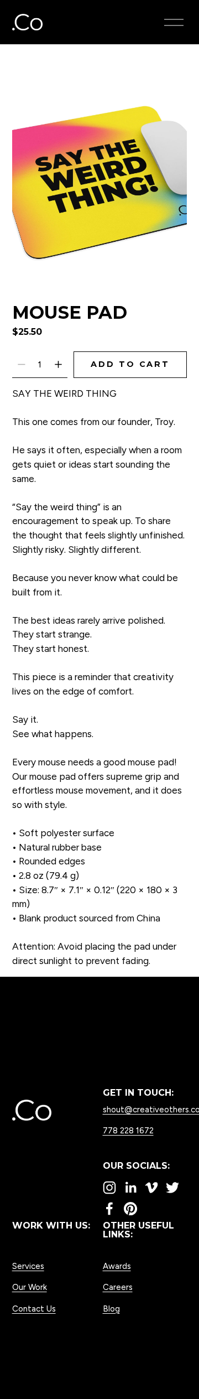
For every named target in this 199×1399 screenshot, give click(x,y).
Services (28, 1266)
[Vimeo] (151, 1187)
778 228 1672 (128, 1131)
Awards (117, 1266)
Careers (118, 1287)
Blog (111, 1309)
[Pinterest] (130, 1208)
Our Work (29, 1287)
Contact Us (34, 1309)
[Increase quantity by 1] (58, 364)
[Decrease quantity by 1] (21, 364)
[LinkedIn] (130, 1187)
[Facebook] (109, 1208)
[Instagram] (109, 1187)
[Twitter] (172, 1187)
